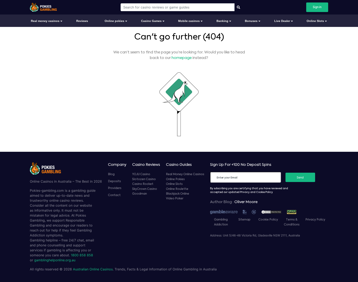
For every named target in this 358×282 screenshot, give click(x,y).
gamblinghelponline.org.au (54, 260)
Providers (114, 188)
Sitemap (244, 219)
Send (300, 177)
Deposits (114, 181)
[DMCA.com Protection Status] (273, 212)
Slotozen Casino (144, 179)
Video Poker (174, 198)
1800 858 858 (82, 255)
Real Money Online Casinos (185, 174)
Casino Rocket (142, 184)
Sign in (317, 7)
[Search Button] (238, 7)
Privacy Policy (315, 219)
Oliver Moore (246, 202)
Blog (111, 174)
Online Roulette (177, 189)
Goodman (139, 193)
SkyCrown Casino (144, 189)
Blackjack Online (177, 193)
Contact (114, 195)
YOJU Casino (141, 174)
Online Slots (174, 184)
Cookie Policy (268, 219)
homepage (182, 58)
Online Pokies (175, 179)
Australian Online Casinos (93, 269)
